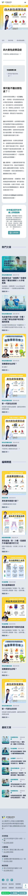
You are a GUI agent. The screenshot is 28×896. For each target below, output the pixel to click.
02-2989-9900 (8, 852)
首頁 (3, 40)
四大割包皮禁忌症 (21, 40)
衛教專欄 (10, 40)
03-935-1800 (8, 861)
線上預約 (23, 893)
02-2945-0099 (8, 843)
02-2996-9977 (8, 870)
